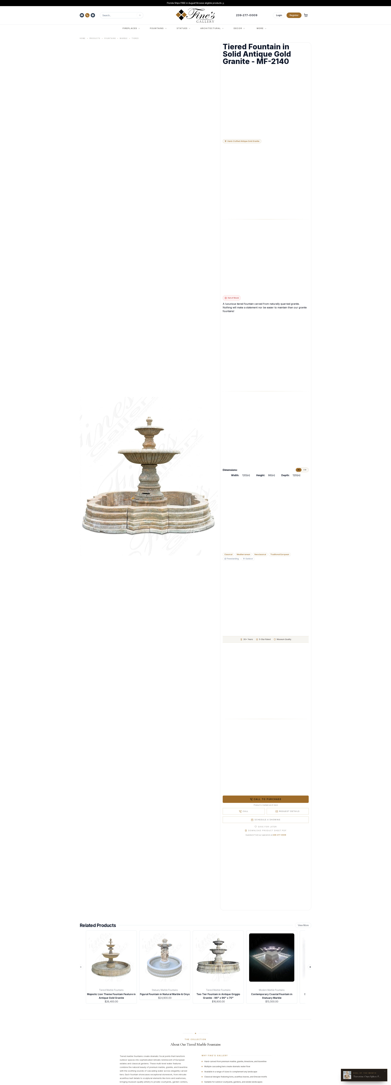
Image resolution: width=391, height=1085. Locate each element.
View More (303, 925)
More (260, 28)
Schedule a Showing (267, 820)
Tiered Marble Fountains (111, 990)
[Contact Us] (82, 15)
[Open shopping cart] (306, 15)
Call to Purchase (267, 799)
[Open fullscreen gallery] (149, 476)
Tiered (135, 38)
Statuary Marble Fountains (165, 990)
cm (304, 470)
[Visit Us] (93, 15)
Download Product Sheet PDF (267, 830)
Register (294, 15)
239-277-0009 (279, 835)
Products (95, 38)
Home (82, 38)
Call (245, 811)
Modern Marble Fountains (272, 990)
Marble (123, 38)
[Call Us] (87, 15)
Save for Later (267, 827)
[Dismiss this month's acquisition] (385, 1071)
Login (279, 15)
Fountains (110, 38)
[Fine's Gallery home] (195, 15)
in (299, 470)
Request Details (289, 811)
